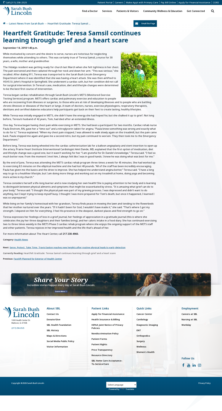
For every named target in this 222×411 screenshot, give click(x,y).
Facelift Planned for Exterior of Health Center (38, 258)
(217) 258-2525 (17, 328)
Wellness (141, 346)
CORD (216, 2)
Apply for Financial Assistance (194, 2)
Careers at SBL (189, 314)
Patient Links (100, 308)
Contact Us (53, 314)
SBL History (53, 330)
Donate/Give (53, 319)
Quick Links (144, 308)
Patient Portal (105, 2)
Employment (190, 308)
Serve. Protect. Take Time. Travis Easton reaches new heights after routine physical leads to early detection (67, 247)
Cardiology (142, 319)
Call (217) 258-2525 (16, 2)
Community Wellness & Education (162, 11)
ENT (139, 330)
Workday (186, 324)
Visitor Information (57, 346)
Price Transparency (102, 349)
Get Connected (196, 11)
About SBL (53, 308)
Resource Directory (102, 355)
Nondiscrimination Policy (105, 333)
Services (107, 11)
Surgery (141, 341)
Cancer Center (144, 314)
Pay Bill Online (168, 2)
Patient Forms (99, 338)
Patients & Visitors (128, 11)
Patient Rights (99, 344)
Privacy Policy (204, 383)
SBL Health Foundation (59, 324)
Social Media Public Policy (60, 341)
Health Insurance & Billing (106, 319)
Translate (129, 389)
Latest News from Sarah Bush (26, 23)
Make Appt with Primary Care (142, 2)
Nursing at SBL (189, 319)
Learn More (60, 291)
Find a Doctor (90, 11)
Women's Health (145, 352)
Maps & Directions (57, 335)
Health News (21, 239)
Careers (119, 2)
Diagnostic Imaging (147, 324)
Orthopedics (143, 335)
